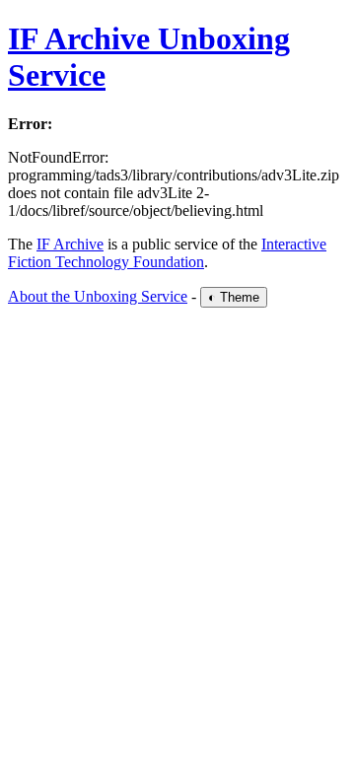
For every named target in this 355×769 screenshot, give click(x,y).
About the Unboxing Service (97, 296)
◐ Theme (233, 297)
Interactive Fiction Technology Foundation (167, 253)
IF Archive (70, 244)
